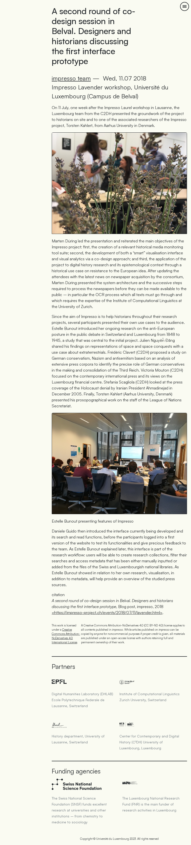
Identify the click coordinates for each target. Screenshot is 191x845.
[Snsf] (82, 785)
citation (58, 594)
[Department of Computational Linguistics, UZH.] (151, 680)
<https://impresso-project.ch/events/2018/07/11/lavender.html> (107, 612)
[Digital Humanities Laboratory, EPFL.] (83, 680)
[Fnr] (152, 785)
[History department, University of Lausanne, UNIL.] (83, 723)
